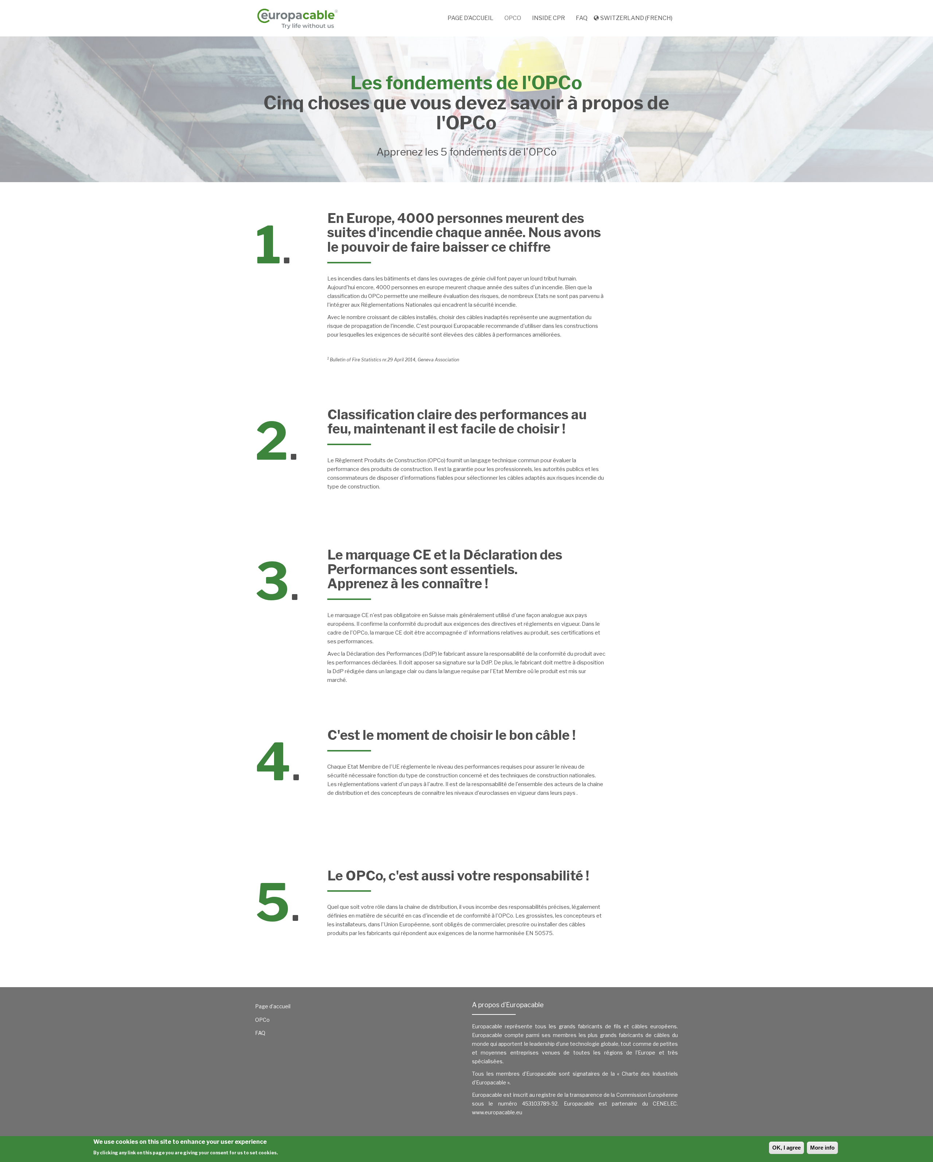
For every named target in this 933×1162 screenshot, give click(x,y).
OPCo (512, 18)
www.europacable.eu (497, 1112)
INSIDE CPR (548, 18)
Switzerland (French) (636, 18)
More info (822, 1148)
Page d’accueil (470, 18)
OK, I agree (786, 1148)
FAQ (581, 18)
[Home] (300, 18)
